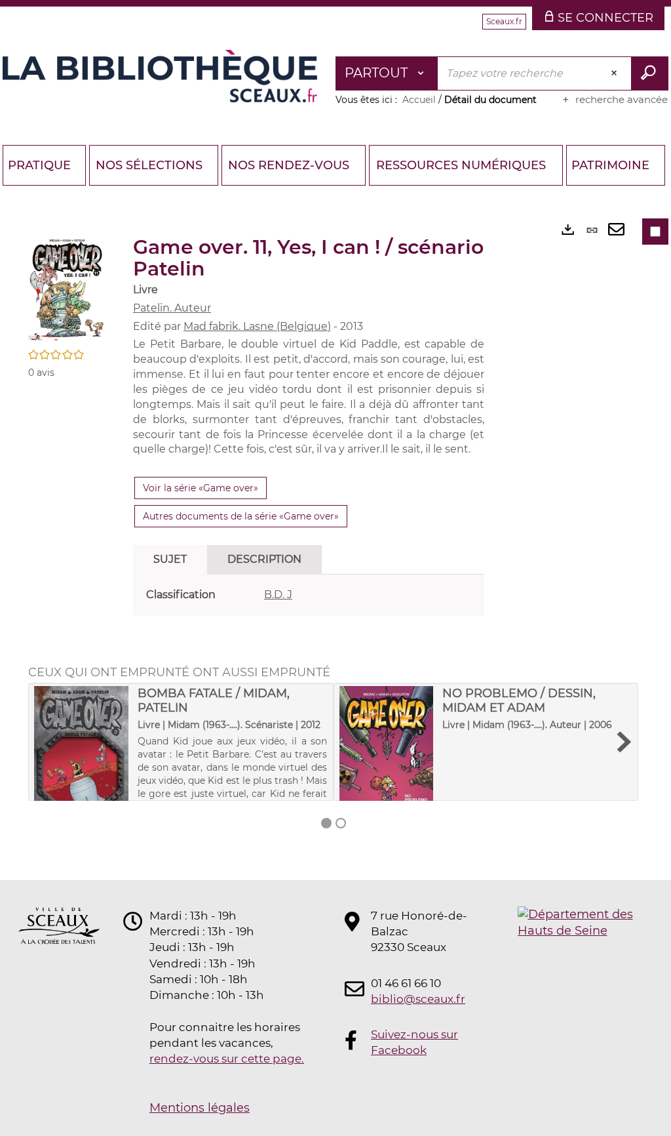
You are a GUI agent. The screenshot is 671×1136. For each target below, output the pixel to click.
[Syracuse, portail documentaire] (160, 76)
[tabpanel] (308, 595)
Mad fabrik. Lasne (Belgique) (257, 326)
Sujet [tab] (170, 559)
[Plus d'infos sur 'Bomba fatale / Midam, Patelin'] (81, 751)
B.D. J (278, 594)
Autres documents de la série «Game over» (241, 516)
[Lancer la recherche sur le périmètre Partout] (649, 73)
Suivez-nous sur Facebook (414, 1042)
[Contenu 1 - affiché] (326, 823)
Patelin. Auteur (172, 308)
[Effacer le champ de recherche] (615, 73)
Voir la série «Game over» (200, 488)
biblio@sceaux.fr (418, 998)
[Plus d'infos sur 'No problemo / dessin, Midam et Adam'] (386, 751)
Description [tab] (264, 559)
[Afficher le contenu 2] (341, 823)
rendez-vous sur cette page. (226, 1058)
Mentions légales (199, 1108)
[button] (67, 288)
